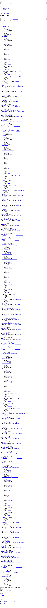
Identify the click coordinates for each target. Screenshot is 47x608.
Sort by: (9, 587)
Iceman (9, 39)
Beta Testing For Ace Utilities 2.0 (7, 576)
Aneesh (9, 148)
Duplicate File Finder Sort (6, 536)
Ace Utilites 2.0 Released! (6, 571)
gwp (3, 126)
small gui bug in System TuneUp (7, 412)
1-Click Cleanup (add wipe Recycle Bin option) (9, 318)
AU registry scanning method (6, 179)
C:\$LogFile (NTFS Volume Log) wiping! (8, 244)
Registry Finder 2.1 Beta (5, 100)
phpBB (5, 601)
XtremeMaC (5, 61)
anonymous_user (5, 413)
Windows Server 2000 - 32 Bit (6, 120)
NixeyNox (4, 329)
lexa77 (9, 138)
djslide (4, 512)
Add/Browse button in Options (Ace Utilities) (8, 184)
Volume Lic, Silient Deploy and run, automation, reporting (10, 467)
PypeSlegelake (5, 200)
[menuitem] (7, 8)
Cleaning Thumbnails (5, 432)
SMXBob (4, 235)
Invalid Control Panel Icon (6, 234)
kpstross (4, 299)
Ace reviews (4, 348)
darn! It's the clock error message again (7, 511)
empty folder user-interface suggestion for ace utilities (10, 477)
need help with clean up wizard (6, 472)
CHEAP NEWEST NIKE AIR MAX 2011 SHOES (9, 259)
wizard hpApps (4, 482)
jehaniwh (4, 51)
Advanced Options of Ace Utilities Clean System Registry (10, 130)
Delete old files (4, 373)
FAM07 (4, 71)
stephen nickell (10, 376)
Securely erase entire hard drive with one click (9, 308)
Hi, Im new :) (4, 442)
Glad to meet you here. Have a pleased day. (8, 199)
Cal (8, 153)
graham (4, 428)
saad (3, 106)
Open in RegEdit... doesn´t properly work (8, 70)
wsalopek (4, 309)
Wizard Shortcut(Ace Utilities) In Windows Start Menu (10, 422)
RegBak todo (4, 140)
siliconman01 (10, 44)
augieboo (4, 522)
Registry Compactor (5, 145)
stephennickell (5, 334)
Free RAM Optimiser (5, 328)
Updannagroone (5, 195)
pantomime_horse (5, 542)
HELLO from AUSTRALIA (6, 95)
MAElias (9, 371)
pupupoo (4, 279)
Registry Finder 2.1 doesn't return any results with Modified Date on (12, 85)
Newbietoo (9, 480)
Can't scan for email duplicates (6, 249)
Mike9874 (9, 34)
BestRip (4, 388)
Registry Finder (4, 224)
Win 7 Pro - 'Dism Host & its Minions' (7, 115)
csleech (4, 175)
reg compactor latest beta (5, 427)
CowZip (4, 121)
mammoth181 (10, 262)
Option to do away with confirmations (7, 447)
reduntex (4, 443)
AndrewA (4, 507)
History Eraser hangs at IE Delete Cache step (8, 298)
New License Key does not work (7, 31)
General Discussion (19, 91)
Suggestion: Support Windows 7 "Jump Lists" (9, 293)
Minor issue (4, 546)
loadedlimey (5, 552)
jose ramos (9, 361)
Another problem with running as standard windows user (10, 323)
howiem (4, 76)
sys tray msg (4, 204)
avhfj (4, 210)
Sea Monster (5, 398)
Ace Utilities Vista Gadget (6, 437)
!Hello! (3, 402)
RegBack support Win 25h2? (6, 26)
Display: (2, 587)
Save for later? (4, 209)
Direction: (16, 587)
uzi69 (8, 49)
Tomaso (4, 56)
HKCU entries (4, 80)
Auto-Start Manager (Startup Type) (7, 288)
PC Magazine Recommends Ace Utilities (8, 556)
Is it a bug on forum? (5, 457)
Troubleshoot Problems (18, 51)
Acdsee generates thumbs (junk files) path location (9, 353)
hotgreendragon (10, 485)
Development (17, 81)
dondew (4, 205)
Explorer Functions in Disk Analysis (7, 551)
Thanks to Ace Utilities (5, 125)
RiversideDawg (10, 381)
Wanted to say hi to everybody (6, 214)
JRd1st (4, 448)
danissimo (4, 86)
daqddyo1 (9, 252)
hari (3, 101)
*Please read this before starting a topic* (8, 526)
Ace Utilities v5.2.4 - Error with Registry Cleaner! (9, 229)
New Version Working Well (6, 417)
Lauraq (9, 29)
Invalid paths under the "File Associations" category (9, 105)
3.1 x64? (3, 462)
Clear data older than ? (5, 333)
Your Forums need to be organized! (7, 254)
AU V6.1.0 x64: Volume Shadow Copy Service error (10, 110)
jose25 (4, 502)
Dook (8, 143)
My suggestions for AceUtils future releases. (8, 561)
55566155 (4, 408)
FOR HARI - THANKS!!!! (6, 541)
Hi (2, 368)
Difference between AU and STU (7, 358)
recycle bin (3, 239)
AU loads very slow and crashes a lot (7, 75)
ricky (4, 116)
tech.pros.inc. (10, 366)
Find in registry (4, 135)
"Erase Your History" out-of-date (7, 41)
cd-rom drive (4, 313)
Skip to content (2, 1)
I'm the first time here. (5, 194)
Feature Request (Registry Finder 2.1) (7, 90)
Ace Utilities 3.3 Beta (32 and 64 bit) (7, 452)
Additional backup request (6, 516)
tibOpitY (4, 215)
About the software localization (6, 407)
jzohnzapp (9, 470)
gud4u (4, 537)
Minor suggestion (4, 521)
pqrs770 (9, 267)
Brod (4, 517)
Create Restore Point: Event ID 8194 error (8, 189)
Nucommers (5, 458)
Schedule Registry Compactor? (6, 363)
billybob (9, 490)
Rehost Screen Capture (5, 581)
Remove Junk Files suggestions (6, 303)
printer (3, 338)
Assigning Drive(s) (5, 36)
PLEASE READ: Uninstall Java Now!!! (8, 150)
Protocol (4, 418)
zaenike (4, 240)
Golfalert (4, 96)
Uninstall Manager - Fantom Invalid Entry (8, 343)
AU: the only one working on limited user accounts (9, 219)
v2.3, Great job (4, 566)
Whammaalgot (5, 403)
